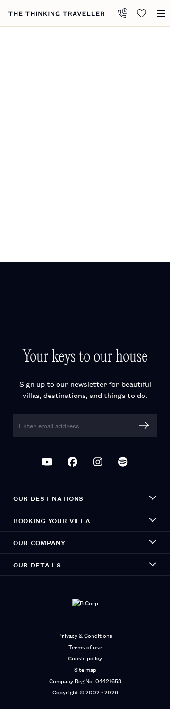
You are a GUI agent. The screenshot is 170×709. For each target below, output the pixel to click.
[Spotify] (123, 462)
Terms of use (85, 646)
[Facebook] (72, 462)
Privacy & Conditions (85, 635)
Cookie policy (85, 657)
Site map (85, 669)
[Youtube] (47, 462)
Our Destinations (48, 498)
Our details (37, 564)
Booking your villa (52, 520)
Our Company (39, 542)
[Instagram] (97, 462)
